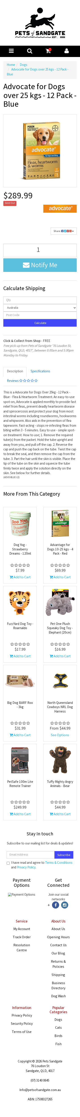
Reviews (13, 381)
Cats (58, 1028)
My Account (21, 929)
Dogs (58, 1020)
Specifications (40, 371)
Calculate (40, 323)
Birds (58, 1036)
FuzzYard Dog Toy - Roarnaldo (20, 626)
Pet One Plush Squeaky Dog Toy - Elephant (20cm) (60, 628)
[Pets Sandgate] (40, 23)
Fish (58, 1044)
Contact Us (58, 945)
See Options (60, 735)
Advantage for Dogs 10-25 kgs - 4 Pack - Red (60, 549)
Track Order (22, 937)
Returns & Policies (58, 964)
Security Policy (22, 1024)
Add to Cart (22, 577)
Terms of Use (22, 1032)
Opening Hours (58, 937)
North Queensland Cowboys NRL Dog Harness (60, 707)
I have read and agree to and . (41, 865)
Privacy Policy (26, 867)
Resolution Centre (21, 948)
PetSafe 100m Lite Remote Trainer (20, 784)
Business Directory (58, 986)
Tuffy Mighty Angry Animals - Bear (60, 784)
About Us (58, 929)
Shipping (58, 975)
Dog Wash (58, 996)
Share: (57, 231)
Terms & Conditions (58, 863)
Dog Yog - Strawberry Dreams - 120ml (20, 549)
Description (15, 371)
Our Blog (58, 953)
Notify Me (43, 266)
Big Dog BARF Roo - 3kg (20, 705)
